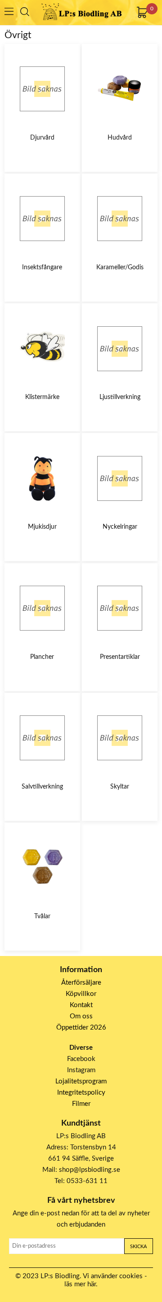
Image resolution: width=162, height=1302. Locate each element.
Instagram (81, 1070)
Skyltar (119, 787)
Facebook (81, 1059)
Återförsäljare (81, 982)
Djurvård (42, 138)
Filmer (81, 1103)
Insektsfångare (42, 267)
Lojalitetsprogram (81, 1081)
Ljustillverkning (119, 397)
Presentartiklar (120, 657)
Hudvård (120, 138)
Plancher (42, 657)
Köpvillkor (81, 994)
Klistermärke (42, 397)
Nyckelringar (120, 527)
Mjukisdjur (42, 527)
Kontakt (81, 1005)
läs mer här (80, 1284)
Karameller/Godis (120, 267)
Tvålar (42, 916)
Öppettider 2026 (81, 1027)
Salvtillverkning (42, 787)
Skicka (138, 1246)
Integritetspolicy (81, 1092)
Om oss (81, 1016)
